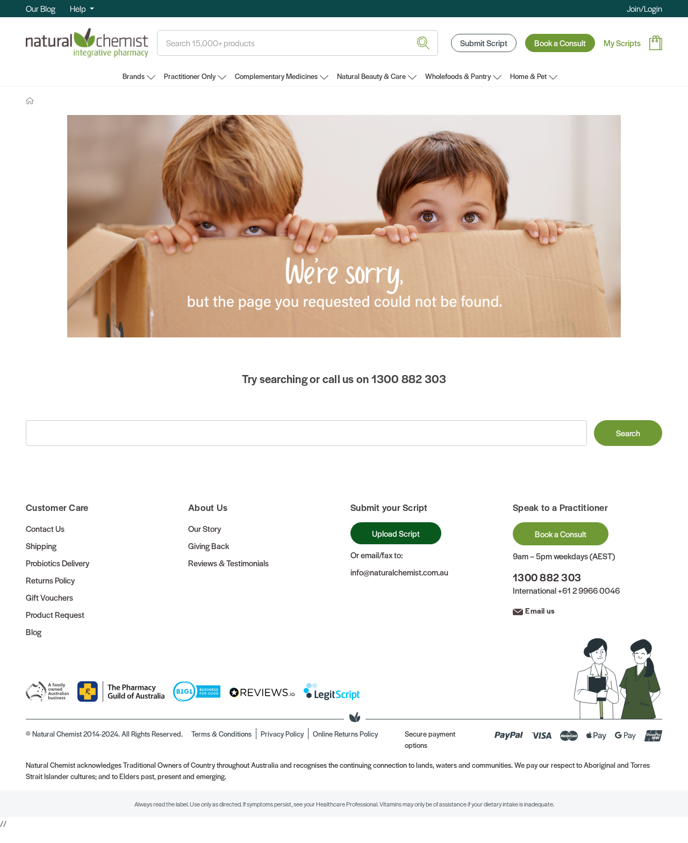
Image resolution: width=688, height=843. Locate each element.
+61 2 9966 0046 (589, 590)
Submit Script (483, 42)
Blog (33, 631)
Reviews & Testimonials (228, 562)
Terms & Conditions (221, 734)
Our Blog (40, 8)
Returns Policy (50, 580)
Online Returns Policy (345, 734)
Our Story (204, 528)
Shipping (41, 545)
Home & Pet (528, 76)
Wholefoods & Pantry (458, 76)
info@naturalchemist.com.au (399, 572)
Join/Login (644, 8)
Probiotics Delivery (57, 562)
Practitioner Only (190, 76)
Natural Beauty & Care (371, 76)
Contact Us (45, 528)
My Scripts (622, 42)
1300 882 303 (547, 577)
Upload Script (396, 533)
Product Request (55, 614)
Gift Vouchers (49, 597)
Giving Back (208, 545)
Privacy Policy (282, 734)
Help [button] (79, 8)
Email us (540, 610)
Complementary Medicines (276, 76)
